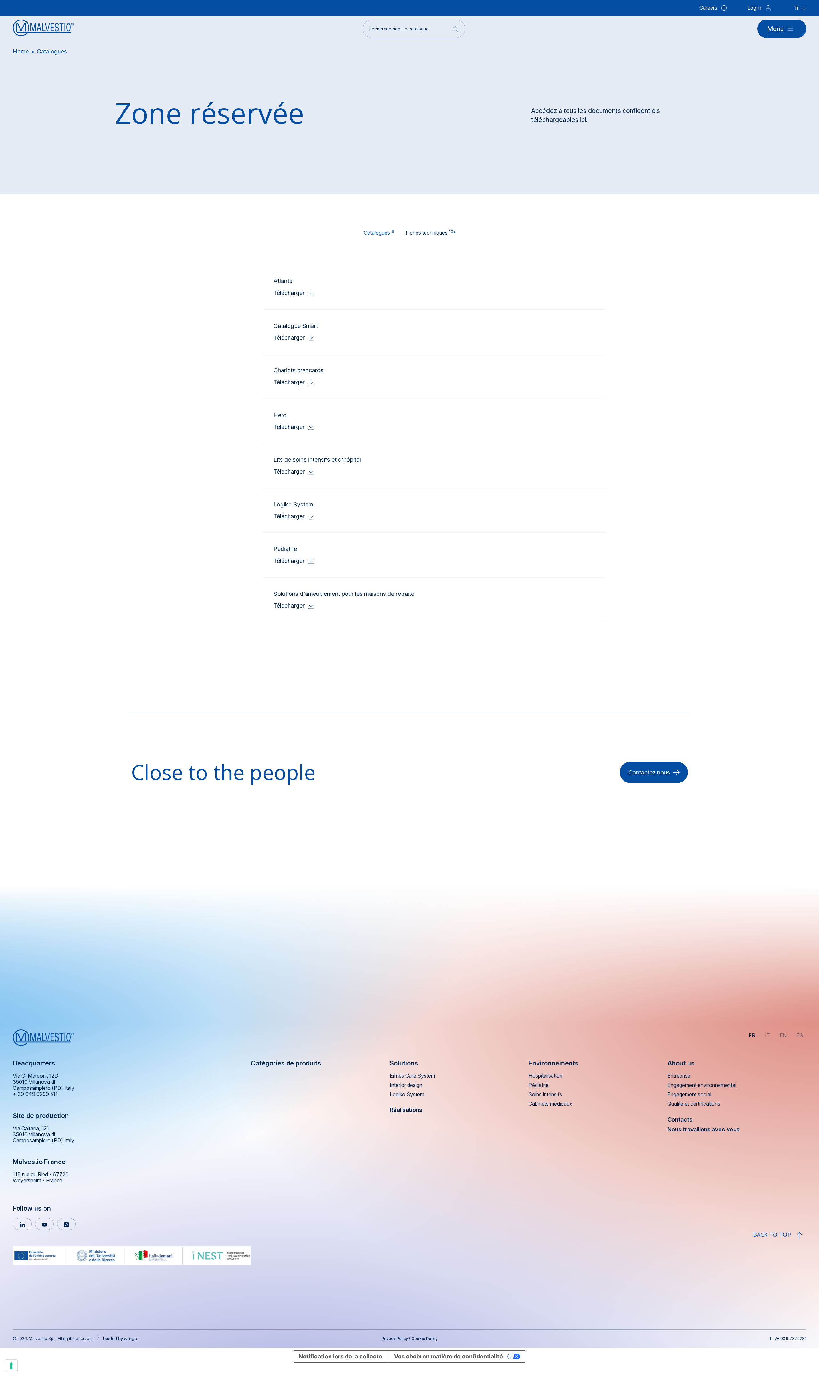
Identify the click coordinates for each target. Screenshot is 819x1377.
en (783, 1035)
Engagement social (689, 1094)
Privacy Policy (394, 1338)
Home (21, 51)
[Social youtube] (44, 1224)
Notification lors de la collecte (340, 1356)
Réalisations (406, 1109)
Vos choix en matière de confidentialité (448, 1356)
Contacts (680, 1119)
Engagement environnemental (701, 1085)
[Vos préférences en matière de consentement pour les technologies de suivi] (11, 1366)
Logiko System (407, 1094)
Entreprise (678, 1076)
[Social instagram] (66, 1224)
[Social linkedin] (22, 1224)
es (799, 1035)
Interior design (406, 1085)
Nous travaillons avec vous (703, 1129)
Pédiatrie (539, 1085)
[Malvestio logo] (43, 29)
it (767, 1035)
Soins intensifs (545, 1094)
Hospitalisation (545, 1076)
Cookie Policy (424, 1338)
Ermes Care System (412, 1076)
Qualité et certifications (693, 1104)
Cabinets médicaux (550, 1104)
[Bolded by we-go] (120, 1337)
